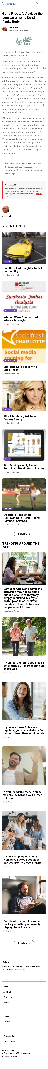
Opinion (7, 409)
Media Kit (7, 1002)
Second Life (32, 61)
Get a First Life (10, 77)
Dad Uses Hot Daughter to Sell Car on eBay (22, 269)
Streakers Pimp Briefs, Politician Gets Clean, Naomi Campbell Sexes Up (21, 518)
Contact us (8, 997)
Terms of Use (9, 1036)
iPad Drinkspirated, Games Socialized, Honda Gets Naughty (24, 467)
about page (10, 173)
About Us (7, 992)
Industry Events (10, 311)
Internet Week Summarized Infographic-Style (20, 319)
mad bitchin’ (25, 138)
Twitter (6, 1022)
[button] (43, 3)
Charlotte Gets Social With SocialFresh (20, 368)
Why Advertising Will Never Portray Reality (20, 418)
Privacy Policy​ (9, 1041)
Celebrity (8, 508)
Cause (7, 459)
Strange (7, 261)
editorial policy (31, 170)
